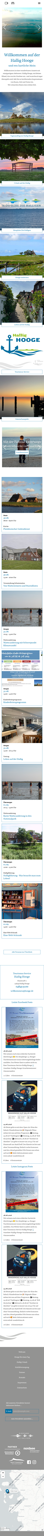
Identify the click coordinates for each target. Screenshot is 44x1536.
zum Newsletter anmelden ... (22, 1419)
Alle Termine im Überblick (22, 952)
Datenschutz (22, 1388)
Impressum (22, 1383)
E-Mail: (9, 1411)
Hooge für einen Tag (22, 1357)
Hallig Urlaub (22, 1362)
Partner (22, 1372)
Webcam (22, 1352)
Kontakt (22, 1377)
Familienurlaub (22, 452)
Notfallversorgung (22, 1367)
